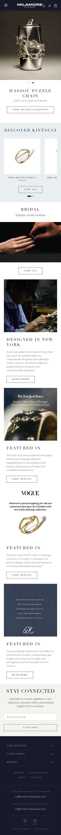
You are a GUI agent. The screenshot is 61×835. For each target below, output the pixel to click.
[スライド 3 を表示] (33, 82)
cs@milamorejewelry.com (30, 796)
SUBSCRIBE (30, 728)
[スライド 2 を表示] (30, 82)
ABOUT (23, 777)
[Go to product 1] (29, 196)
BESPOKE (19, 773)
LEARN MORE (20, 379)
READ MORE (20, 675)
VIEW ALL (30, 190)
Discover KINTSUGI (30, 105)
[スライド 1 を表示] (27, 83)
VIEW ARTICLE (22, 479)
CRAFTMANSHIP (38, 773)
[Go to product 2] (33, 196)
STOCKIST (36, 777)
